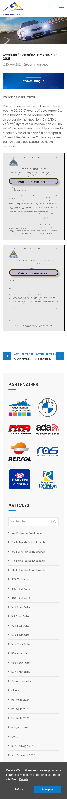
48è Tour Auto (20, 589)
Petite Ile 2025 (20, 709)
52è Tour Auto (20, 626)
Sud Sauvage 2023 (23, 755)
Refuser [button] (19, 789)
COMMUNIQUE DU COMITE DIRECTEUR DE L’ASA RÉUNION (24, 356)
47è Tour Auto (20, 579)
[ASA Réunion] (13, 8)
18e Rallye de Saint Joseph (28, 570)
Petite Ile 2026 (20, 718)
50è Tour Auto (20, 607)
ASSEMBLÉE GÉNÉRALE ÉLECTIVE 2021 (49, 356)
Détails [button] (23, 779)
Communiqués (37, 64)
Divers (15, 690)
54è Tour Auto (20, 644)
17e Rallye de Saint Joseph (28, 561)
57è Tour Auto (20, 672)
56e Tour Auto (20, 663)
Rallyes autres (20, 727)
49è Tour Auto (20, 598)
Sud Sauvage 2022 (23, 746)
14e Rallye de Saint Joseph (28, 533)
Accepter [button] (47, 789)
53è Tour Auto (20, 635)
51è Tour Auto (20, 616)
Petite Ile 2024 (20, 700)
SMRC (15, 737)
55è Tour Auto (20, 653)
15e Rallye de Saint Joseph (28, 542)
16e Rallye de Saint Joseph (28, 551)
